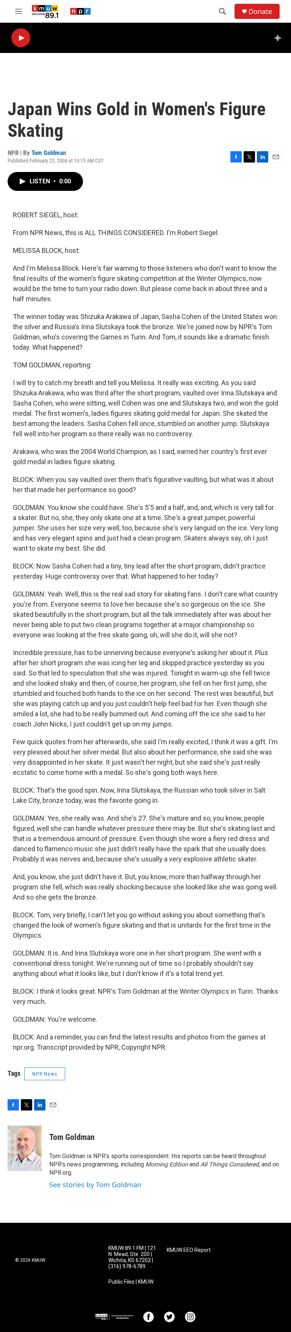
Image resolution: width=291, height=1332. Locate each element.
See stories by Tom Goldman (95, 1184)
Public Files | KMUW (130, 1282)
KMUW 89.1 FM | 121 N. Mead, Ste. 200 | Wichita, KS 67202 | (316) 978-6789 (132, 1257)
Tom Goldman (48, 152)
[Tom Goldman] (25, 1148)
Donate (260, 11)
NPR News (44, 1074)
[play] (21, 38)
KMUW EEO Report (189, 1250)
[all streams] (280, 38)
